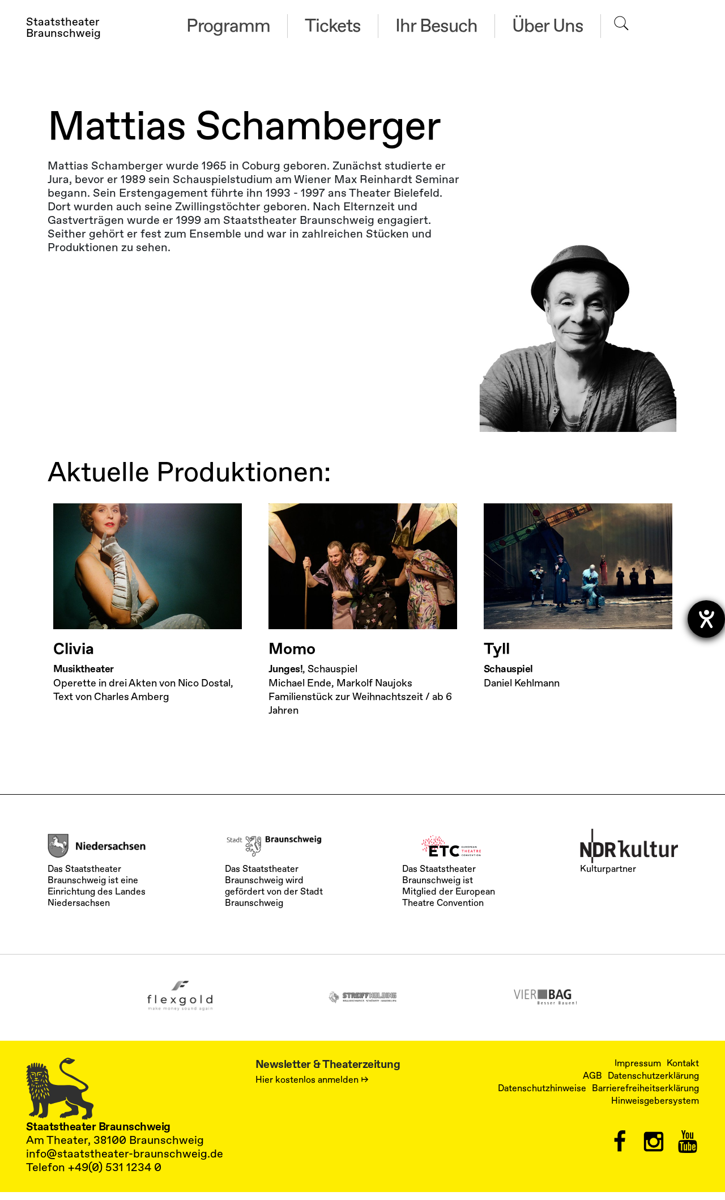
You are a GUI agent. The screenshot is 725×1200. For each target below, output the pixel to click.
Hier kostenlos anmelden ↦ (312, 1079)
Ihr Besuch (436, 26)
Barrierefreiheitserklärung (645, 1088)
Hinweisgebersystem (655, 1100)
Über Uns (547, 26)
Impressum (638, 1063)
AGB (592, 1076)
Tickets (333, 26)
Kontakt (683, 1063)
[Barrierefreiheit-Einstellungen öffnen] (706, 619)
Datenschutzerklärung (653, 1076)
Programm (228, 26)
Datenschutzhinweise (542, 1088)
